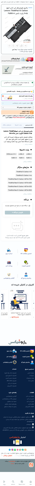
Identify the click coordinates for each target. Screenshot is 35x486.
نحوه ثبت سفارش (11, 401)
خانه (31, 2)
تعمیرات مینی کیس (11, 378)
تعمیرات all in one (11, 381)
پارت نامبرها (18, 125)
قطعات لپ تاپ (16, 2)
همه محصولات (24, 2)
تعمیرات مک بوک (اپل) (10, 373)
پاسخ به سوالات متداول (10, 407)
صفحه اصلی (31, 373)
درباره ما (32, 375)
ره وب (12, 463)
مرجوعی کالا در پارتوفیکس (9, 399)
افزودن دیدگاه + (17, 212)
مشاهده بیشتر (28, 144)
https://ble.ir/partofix (18, 117)
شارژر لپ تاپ (30, 401)
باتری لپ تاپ (8, 2)
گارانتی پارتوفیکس (11, 396)
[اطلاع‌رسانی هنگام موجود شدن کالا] (13, 45)
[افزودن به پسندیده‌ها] (9, 45)
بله (16, 49)
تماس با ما (31, 381)
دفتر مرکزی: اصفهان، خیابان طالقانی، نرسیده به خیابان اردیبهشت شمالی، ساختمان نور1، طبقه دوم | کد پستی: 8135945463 (18, 419)
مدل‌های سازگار (7, 125)
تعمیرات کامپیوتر (11, 386)
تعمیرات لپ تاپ (12, 383)
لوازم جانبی (31, 404)
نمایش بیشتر (7, 456)
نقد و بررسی (28, 125)
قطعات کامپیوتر (29, 407)
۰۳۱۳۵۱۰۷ (29, 425)
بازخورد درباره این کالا (26, 51)
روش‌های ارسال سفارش (10, 404)
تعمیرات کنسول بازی (11, 375)
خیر (13, 49)
